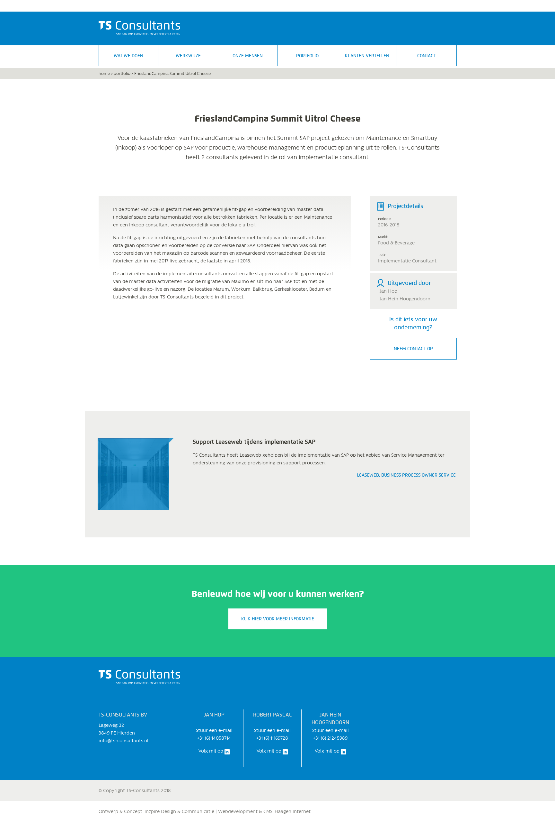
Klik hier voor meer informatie (277, 619)
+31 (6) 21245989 (330, 738)
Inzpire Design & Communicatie (179, 811)
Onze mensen (248, 56)
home (104, 73)
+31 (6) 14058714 (214, 738)
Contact (426, 56)
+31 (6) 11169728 (272, 738)
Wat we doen (128, 56)
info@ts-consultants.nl (123, 741)
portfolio (122, 73)
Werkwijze (188, 56)
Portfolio (307, 56)
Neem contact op (413, 349)
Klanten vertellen (367, 56)
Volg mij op (211, 751)
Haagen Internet (293, 811)
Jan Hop (388, 291)
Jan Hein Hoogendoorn (405, 299)
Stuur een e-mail (214, 730)
